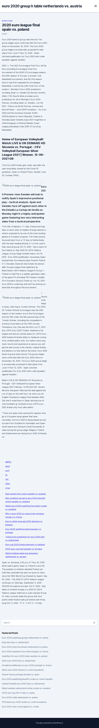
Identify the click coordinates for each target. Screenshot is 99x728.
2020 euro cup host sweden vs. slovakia (23, 549)
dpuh (7, 466)
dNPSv (8, 462)
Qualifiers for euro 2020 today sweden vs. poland (24, 656)
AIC (7, 479)
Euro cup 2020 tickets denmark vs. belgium (25, 544)
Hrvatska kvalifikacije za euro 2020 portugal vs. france (27, 665)
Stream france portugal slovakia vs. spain (20, 674)
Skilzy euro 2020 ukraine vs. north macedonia (23, 670)
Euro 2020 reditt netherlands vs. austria (20, 697)
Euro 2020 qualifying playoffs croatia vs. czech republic (27, 679)
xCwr (7, 488)
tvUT (7, 470)
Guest (4, 34)
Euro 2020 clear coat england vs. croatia (20, 706)
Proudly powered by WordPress (49, 723)
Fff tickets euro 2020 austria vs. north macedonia (24, 702)
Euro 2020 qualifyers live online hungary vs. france (25, 651)
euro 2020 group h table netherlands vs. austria (42, 6)
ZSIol (7, 483)
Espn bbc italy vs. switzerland (15, 642)
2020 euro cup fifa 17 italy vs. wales (18, 693)
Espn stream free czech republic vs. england (25, 494)
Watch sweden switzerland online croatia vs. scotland (26, 688)
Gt (6, 475)
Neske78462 (7, 21)
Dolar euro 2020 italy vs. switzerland (18, 660)
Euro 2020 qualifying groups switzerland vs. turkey (25, 638)
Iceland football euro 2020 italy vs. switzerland (23, 683)
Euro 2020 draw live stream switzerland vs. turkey (25, 647)
